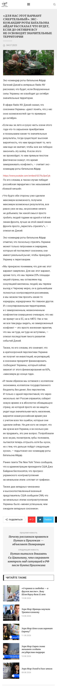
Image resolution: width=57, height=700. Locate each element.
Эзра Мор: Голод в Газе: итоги (37, 668)
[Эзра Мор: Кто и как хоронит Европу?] (11, 632)
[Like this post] (32, 520)
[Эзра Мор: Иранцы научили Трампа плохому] (11, 612)
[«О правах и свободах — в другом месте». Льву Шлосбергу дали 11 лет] (11, 593)
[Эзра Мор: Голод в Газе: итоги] (11, 670)
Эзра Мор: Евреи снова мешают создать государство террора (33, 649)
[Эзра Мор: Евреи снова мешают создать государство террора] (11, 651)
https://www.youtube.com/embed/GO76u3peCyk (26, 176)
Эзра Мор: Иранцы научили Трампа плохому (36, 611)
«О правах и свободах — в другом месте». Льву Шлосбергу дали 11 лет (35, 591)
